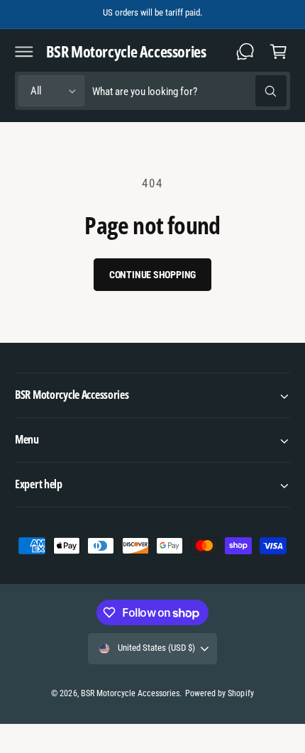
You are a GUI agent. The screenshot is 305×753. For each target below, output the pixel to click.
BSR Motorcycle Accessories (130, 693)
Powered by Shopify (219, 693)
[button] (24, 51)
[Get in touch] (245, 51)
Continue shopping (152, 274)
